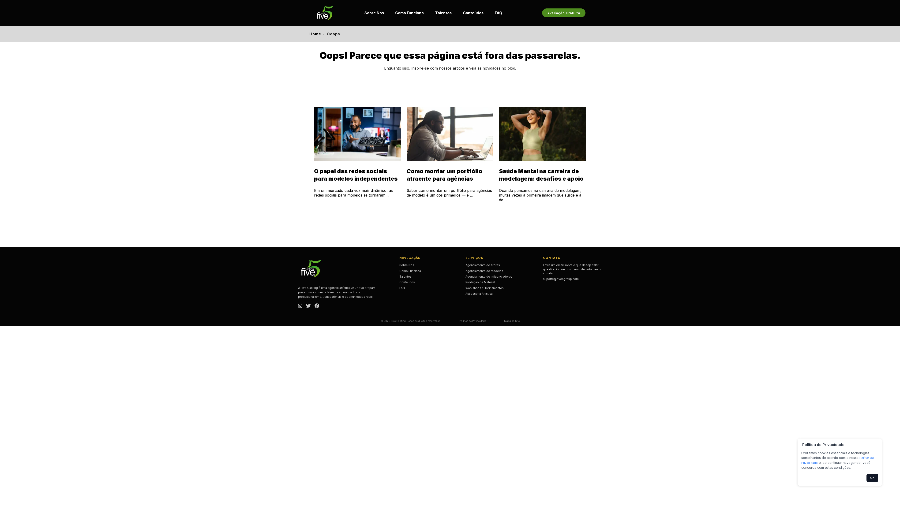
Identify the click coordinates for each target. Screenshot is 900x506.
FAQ (498, 13)
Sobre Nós (374, 13)
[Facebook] (317, 306)
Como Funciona (409, 13)
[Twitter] (308, 306)
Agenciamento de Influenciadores (488, 276)
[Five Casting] (325, 12)
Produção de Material (480, 282)
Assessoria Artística (479, 293)
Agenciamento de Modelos (484, 271)
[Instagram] (300, 306)
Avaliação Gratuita (564, 13)
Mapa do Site (512, 321)
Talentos (443, 13)
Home (315, 34)
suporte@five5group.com (561, 279)
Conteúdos (473, 13)
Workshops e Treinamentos (484, 288)
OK (872, 478)
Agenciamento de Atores (482, 265)
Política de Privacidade (472, 321)
